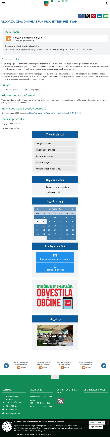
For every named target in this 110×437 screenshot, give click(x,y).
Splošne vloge (42, 162)
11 (44, 225)
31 (60, 217)
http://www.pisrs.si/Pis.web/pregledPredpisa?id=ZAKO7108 (54, 113)
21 (60, 230)
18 (44, 230)
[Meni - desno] (107, 3)
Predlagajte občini (55, 246)
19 (49, 230)
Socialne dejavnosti (45, 156)
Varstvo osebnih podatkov (48, 168)
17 (37, 230)
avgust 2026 (55, 208)
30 (55, 217)
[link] (81, 16)
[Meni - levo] (3, 3)
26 (49, 234)
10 (37, 225)
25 (44, 234)
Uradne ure (36, 389)
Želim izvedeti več (97, 422)
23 (73, 230)
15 (67, 225)
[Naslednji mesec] (72, 209)
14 (60, 225)
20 (55, 230)
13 (55, 225)
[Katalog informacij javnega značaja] (21, 365)
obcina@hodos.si (13, 413)
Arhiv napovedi (54, 192)
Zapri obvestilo (96, 427)
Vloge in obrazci (55, 134)
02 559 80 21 (11, 406)
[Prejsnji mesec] (37, 209)
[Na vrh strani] (55, 377)
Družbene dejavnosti (45, 149)
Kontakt (7, 389)
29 (49, 217)
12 (49, 225)
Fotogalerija (55, 319)
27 (37, 217)
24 (37, 234)
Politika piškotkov (44, 434)
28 (44, 217)
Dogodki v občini (55, 180)
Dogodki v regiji (55, 201)
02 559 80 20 (11, 409)
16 (73, 225)
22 (67, 230)
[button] (37, 336)
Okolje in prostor (44, 143)
